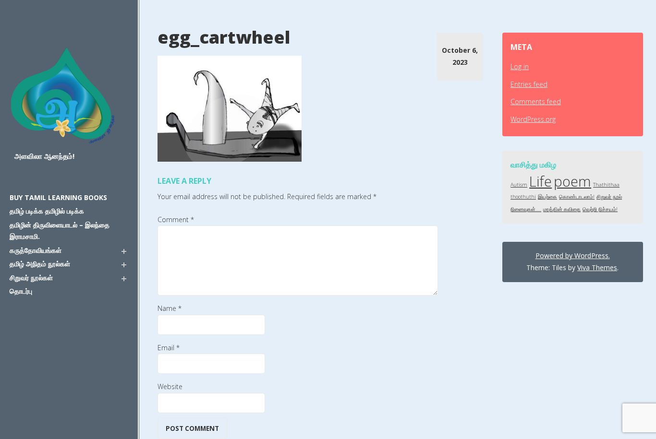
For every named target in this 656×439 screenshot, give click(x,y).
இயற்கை (547, 196)
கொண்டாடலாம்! (577, 196)
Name (170, 308)
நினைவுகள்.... (525, 209)
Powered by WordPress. (572, 255)
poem (572, 181)
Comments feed (535, 101)
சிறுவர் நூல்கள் (31, 277)
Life (540, 181)
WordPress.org (533, 119)
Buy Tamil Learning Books (58, 197)
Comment (176, 219)
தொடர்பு (21, 291)
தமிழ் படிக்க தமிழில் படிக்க (47, 210)
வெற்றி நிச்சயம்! (600, 209)
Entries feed (528, 84)
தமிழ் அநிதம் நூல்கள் (40, 263)
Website (170, 386)
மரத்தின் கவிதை (562, 209)
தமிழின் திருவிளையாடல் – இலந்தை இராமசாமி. (59, 230)
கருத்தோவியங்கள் (35, 250)
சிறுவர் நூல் (609, 196)
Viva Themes (597, 267)
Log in (519, 66)
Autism (518, 184)
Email (169, 347)
